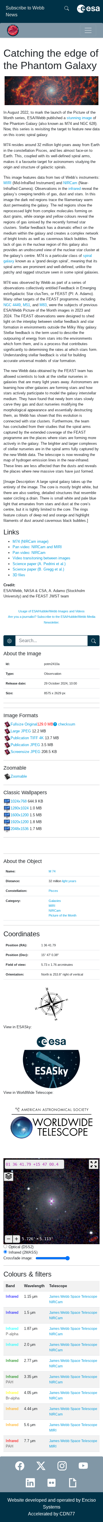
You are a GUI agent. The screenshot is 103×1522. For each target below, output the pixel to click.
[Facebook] (19, 1466)
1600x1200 (20, 815)
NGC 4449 (12, 305)
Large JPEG (21, 731)
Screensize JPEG (25, 752)
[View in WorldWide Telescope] (51, 1122)
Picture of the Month (62, 915)
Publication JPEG (25, 745)
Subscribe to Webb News (25, 11)
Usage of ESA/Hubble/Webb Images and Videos (51, 611)
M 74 (52, 871)
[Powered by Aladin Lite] (93, 1239)
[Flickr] (51, 1482)
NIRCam (55, 910)
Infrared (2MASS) (23, 1252)
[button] (55, 724)
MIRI (52, 905)
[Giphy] (72, 1482)
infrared (74, 188)
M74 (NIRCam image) (30, 541)
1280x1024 (20, 808)
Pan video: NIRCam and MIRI (37, 547)
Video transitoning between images (41, 558)
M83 (43, 305)
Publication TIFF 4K (27, 738)
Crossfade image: (18, 1258)
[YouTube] (83, 1466)
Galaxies (55, 900)
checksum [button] (66, 724)
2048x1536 (20, 829)
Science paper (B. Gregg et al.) (38, 569)
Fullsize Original (24, 724)
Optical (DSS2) (21, 1247)
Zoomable (19, 776)
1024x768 (19, 801)
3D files (19, 575)
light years (69, 881)
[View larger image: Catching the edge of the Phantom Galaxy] (51, 90)
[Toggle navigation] (88, 30)
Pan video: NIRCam (29, 552)
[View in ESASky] (51, 1059)
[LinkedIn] (30, 1482)
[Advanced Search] (9, 640)
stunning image (79, 118)
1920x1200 (20, 822)
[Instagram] (62, 1466)
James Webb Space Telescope (73, 1297)
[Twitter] (40, 1466)
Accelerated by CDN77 (51, 1513)
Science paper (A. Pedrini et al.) (39, 564)
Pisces (53, 890)
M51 (26, 305)
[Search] (66, 11)
